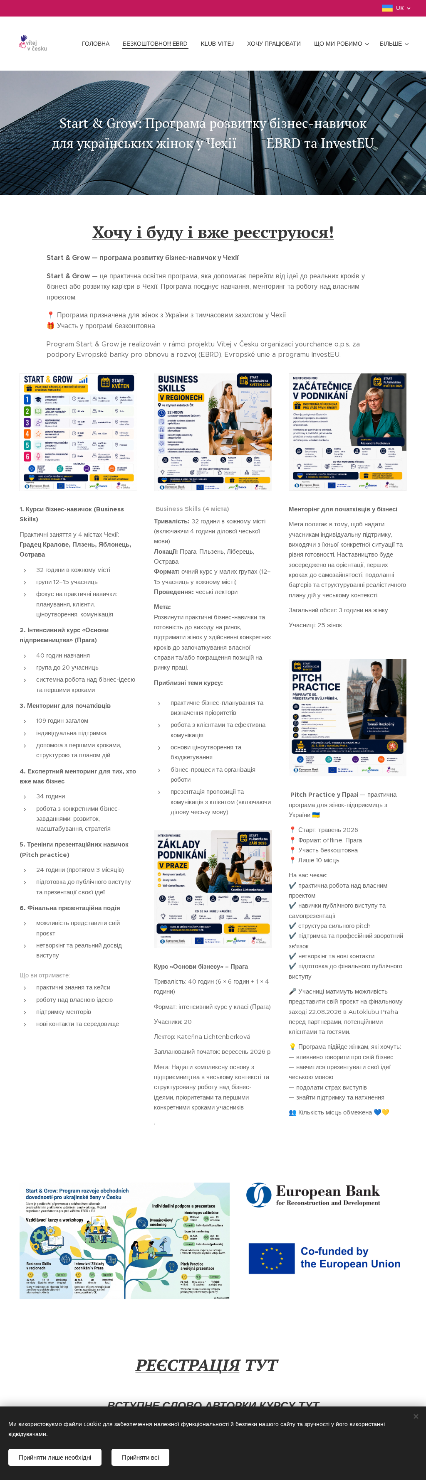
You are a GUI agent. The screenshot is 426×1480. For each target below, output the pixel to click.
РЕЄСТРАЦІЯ (188, 1365)
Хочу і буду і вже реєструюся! (213, 232)
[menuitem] (98, 43)
